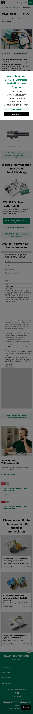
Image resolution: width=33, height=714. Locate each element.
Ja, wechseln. (16, 114)
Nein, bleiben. (16, 109)
